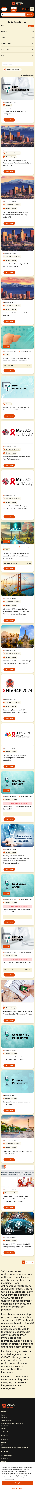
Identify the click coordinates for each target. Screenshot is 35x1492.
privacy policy (9, 1479)
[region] (17, 1477)
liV (2, 1445)
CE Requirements (6, 1420)
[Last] (29, 1262)
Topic (3, 37)
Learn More (9, 120)
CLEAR (30, 26)
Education (4, 1439)
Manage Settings (17, 1488)
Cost (2, 55)
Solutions (4, 1418)
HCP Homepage (6, 1455)
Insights (3, 1442)
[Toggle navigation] (32, 9)
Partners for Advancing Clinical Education (14, 1447)
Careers (3, 1429)
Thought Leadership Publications (12, 1423)
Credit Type (5, 49)
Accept (17, 1483)
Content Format (6, 43)
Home (3, 1415)
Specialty (4, 31)
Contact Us (4, 1431)
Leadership (4, 1426)
